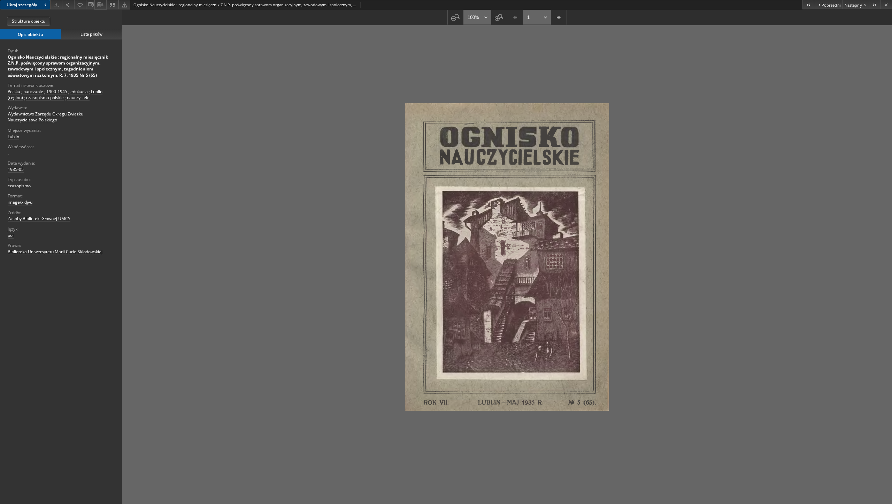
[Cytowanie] (112, 4)
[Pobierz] (56, 4)
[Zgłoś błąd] (124, 4)
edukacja (79, 92)
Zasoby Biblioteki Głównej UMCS (39, 218)
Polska (14, 92)
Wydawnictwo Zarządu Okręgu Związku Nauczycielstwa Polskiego (45, 117)
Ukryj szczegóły (22, 5)
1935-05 (16, 169)
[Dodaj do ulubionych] (80, 4)
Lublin (13, 137)
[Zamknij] (886, 4)
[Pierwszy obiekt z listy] (808, 4)
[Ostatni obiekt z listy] (875, 4)
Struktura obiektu (28, 21)
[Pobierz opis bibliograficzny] (100, 5)
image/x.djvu (20, 202)
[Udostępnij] (68, 4)
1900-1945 (56, 92)
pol (11, 235)
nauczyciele (78, 97)
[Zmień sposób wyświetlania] (90, 4)
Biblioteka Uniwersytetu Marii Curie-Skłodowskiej (55, 252)
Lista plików (91, 34)
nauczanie (33, 92)
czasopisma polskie (45, 97)
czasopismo (19, 186)
